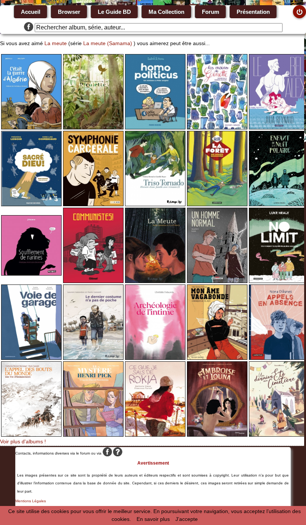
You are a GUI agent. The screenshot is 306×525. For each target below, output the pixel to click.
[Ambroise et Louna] (217, 435)
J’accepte (186, 519)
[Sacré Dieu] (31, 204)
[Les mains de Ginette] (217, 128)
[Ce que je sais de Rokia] (155, 435)
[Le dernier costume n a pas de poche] (93, 358)
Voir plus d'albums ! (23, 441)
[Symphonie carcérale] (93, 204)
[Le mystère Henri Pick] (93, 435)
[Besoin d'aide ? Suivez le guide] (117, 453)
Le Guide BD (114, 12)
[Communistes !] (93, 281)
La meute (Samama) (107, 43)
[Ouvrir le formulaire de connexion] (299, 11)
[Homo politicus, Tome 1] (155, 128)
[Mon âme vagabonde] (217, 358)
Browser (69, 12)
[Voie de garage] (31, 358)
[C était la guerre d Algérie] (31, 128)
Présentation (253, 12)
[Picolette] (93, 128)
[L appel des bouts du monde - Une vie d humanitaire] (31, 435)
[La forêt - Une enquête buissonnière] (217, 204)
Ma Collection (166, 12)
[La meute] (155, 281)
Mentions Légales (30, 501)
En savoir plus (153, 519)
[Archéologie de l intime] (155, 358)
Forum (210, 12)
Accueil (30, 12)
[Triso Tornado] (155, 204)
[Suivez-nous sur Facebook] (28, 28)
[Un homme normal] (217, 281)
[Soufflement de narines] (31, 274)
